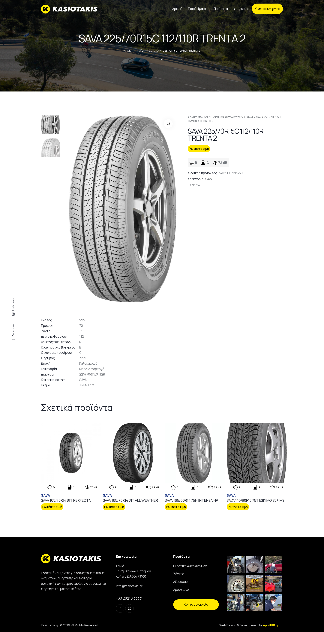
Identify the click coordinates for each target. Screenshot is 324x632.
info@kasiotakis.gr (129, 586)
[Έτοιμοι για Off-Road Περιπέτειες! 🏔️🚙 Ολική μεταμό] (254, 602)
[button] (168, 123)
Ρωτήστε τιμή (199, 149)
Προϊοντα (142, 50)
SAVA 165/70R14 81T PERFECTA (66, 500)
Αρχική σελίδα (198, 117)
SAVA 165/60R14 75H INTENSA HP (191, 500)
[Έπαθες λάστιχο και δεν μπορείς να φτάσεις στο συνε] (273, 564)
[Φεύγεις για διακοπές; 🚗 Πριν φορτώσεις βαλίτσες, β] (273, 602)
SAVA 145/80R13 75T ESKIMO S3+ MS (255, 500)
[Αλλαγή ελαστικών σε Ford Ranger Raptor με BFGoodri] (254, 564)
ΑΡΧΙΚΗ (128, 50)
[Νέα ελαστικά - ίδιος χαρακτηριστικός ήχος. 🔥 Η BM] (235, 564)
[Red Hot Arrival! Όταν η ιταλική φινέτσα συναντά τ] (273, 583)
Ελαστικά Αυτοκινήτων (227, 117)
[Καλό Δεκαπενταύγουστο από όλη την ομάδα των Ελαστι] (254, 583)
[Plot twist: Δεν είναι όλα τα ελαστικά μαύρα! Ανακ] (235, 602)
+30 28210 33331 (129, 598)
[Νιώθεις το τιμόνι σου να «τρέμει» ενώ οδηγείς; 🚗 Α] (235, 583)
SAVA (249, 117)
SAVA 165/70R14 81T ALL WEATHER (130, 500)
